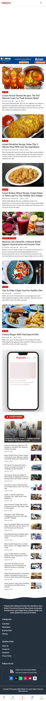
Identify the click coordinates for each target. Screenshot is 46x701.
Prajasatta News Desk (10, 149)
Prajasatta (6, 293)
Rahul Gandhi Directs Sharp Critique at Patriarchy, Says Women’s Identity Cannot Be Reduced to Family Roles (16, 457)
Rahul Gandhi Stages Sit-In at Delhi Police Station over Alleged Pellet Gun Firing (16, 545)
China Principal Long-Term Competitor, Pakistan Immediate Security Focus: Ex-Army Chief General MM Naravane (17, 575)
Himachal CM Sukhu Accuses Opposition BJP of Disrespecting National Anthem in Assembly (15, 565)
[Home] (4, 698)
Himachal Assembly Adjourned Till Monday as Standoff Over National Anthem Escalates (15, 447)
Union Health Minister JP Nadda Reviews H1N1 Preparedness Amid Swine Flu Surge (15, 555)
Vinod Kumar (7, 101)
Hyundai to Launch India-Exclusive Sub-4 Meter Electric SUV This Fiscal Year (16, 486)
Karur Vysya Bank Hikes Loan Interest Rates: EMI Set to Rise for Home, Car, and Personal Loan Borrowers (16, 526)
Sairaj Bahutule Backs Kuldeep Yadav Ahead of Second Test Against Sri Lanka (16, 536)
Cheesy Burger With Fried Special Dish (20, 335)
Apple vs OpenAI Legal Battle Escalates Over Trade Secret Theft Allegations (15, 496)
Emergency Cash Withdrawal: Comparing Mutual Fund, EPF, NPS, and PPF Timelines (16, 516)
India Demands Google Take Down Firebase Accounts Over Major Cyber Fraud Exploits (16, 506)
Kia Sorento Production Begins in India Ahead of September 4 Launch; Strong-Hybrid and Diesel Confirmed (16, 477)
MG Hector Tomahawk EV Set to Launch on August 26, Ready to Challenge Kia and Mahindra (15, 467)
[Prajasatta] (6, 3)
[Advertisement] (23, 30)
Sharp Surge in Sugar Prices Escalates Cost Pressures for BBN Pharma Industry (16, 585)
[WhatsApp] (32, 698)
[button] (41, 3)
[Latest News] (13, 698)
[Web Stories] (23, 698)
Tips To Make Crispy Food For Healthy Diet (22, 291)
